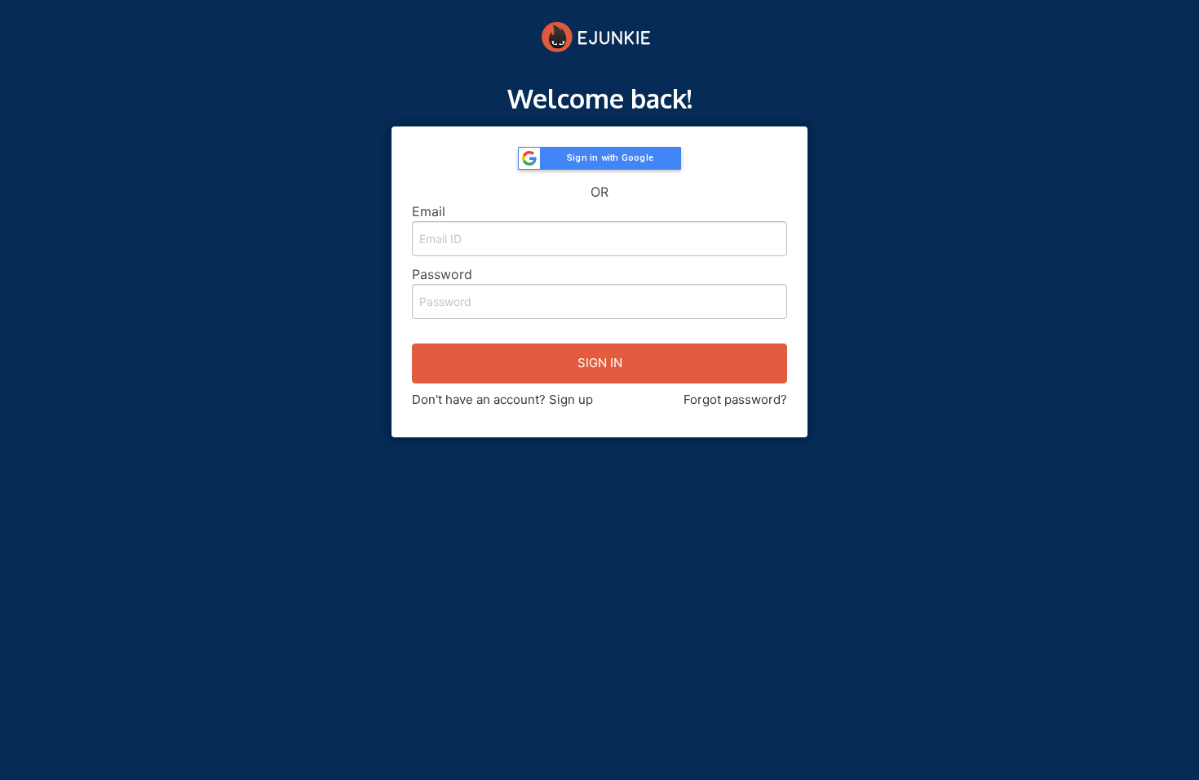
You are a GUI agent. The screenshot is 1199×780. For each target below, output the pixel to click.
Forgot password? (735, 399)
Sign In (599, 362)
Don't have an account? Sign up (502, 399)
